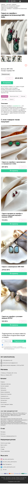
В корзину (7, 83)
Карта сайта (4, 445)
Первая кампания (6, 345)
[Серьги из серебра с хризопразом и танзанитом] (14, 142)
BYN (14, 1)
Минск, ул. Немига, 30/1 (6, 375)
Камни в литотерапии (6, 394)
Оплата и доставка (5, 443)
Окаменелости (4, 396)
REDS (19, 481)
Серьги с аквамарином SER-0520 (13, 266)
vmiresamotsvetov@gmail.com (10, 363)
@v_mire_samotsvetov (8, 459)
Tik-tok (4, 469)
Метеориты (3, 402)
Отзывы (2, 449)
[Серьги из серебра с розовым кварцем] (14, 297)
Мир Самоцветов (7, 464)
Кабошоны (3, 388)
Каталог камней (5, 386)
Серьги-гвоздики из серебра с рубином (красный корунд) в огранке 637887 (12, 215)
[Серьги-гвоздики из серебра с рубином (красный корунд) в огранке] (14, 194)
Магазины (3, 432)
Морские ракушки (5, 398)
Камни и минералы (5, 392)
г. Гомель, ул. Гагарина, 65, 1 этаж (9, 373)
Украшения (3, 390)
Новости (3, 447)
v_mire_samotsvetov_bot (9, 467)
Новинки (3, 382)
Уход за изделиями (5, 451)
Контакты (3, 434)
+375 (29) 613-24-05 (7, 360)
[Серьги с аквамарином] (14, 247)
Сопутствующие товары (7, 404)
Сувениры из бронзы (6, 384)
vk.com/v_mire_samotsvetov (10, 461)
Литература (4, 400)
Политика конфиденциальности (8, 436)
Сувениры (3, 406)
